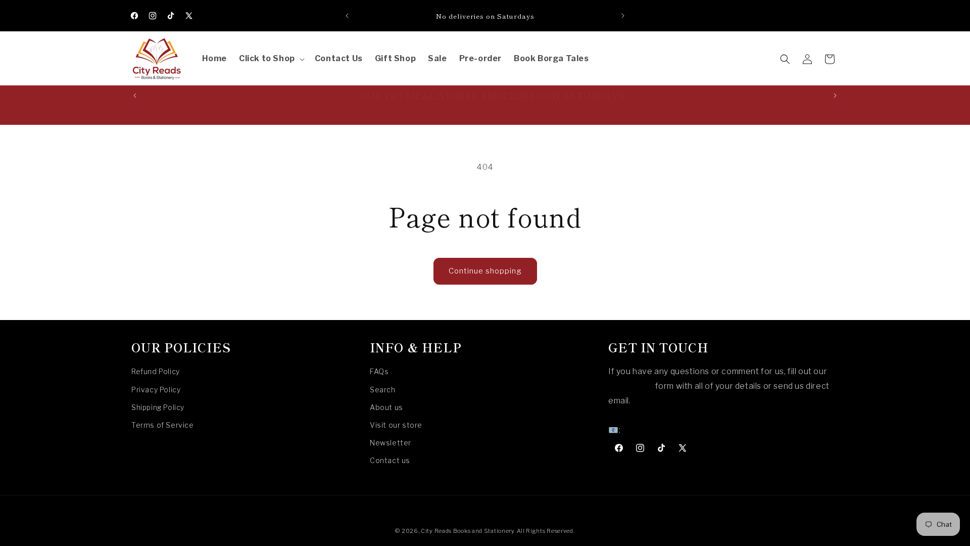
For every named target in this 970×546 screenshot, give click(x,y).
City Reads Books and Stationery (468, 530)
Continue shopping (485, 271)
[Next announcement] (623, 15)
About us (386, 407)
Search (383, 389)
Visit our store (396, 425)
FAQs (379, 371)
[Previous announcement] (347, 15)
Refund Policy (155, 371)
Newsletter (390, 442)
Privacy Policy (155, 389)
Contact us (390, 460)
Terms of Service (162, 425)
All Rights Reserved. (546, 530)
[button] (271, 59)
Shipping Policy (157, 407)
